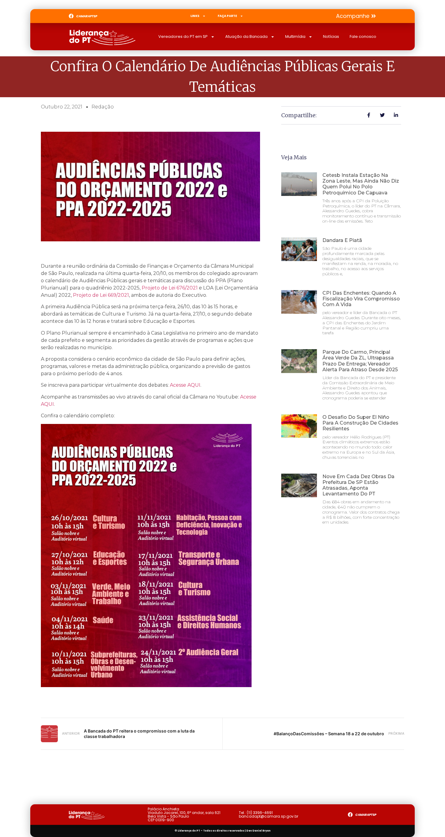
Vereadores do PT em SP (183, 36)
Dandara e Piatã (342, 240)
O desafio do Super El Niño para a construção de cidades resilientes (360, 423)
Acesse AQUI (185, 385)
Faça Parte (227, 16)
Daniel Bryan (261, 830)
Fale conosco (363, 36)
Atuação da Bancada (246, 36)
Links (194, 16)
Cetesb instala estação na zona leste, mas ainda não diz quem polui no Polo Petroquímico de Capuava (360, 184)
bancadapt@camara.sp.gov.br (268, 816)
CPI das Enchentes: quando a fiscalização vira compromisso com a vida (361, 298)
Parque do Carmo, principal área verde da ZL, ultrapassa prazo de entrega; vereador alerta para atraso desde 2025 (360, 360)
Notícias (331, 36)
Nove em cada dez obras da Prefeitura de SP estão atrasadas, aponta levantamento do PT (358, 485)
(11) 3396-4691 (260, 812)
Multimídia (295, 36)
